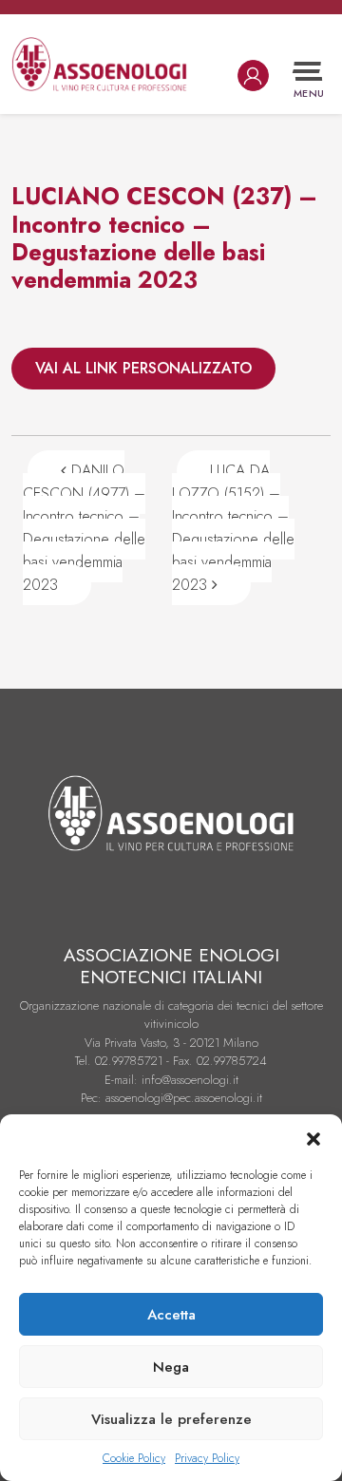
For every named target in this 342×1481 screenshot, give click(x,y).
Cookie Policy (134, 1458)
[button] (313, 1138)
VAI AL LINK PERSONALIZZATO (143, 368)
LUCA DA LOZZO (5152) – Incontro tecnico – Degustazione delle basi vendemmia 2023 (233, 528)
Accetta (171, 1314)
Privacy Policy (207, 1458)
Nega (171, 1367)
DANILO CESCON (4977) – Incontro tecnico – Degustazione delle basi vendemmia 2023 (84, 528)
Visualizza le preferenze (171, 1419)
